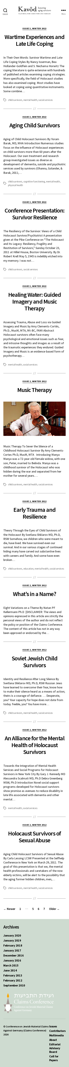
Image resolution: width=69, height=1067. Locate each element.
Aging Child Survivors (34, 125)
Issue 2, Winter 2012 (34, 381)
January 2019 (12, 940)
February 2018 (12, 945)
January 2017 (12, 950)
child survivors (15, 100)
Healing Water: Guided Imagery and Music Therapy (34, 301)
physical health (15, 185)
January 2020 (12, 935)
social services (45, 100)
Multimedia (56, 1035)
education (28, 568)
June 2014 (10, 970)
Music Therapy (34, 390)
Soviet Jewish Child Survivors (34, 662)
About (53, 1040)
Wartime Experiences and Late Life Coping (34, 40)
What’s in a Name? (34, 594)
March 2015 (10, 965)
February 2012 (12, 980)
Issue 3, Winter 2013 (34, 28)
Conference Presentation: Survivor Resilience (34, 214)
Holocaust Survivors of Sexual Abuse (34, 837)
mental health (30, 100)
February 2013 (12, 975)
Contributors (57, 1031)
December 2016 (13, 955)
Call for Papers (53, 1058)
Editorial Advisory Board (54, 1048)
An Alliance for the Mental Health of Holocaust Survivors (34, 745)
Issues (53, 1026)
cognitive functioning (34, 181)
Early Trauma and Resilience (34, 513)
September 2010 (14, 985)
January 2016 (12, 960)
